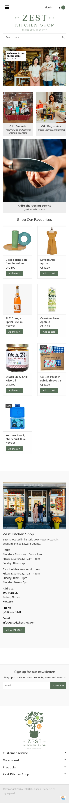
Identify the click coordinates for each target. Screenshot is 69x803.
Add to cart (14, 273)
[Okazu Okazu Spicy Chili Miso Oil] (17, 358)
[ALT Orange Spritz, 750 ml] (17, 299)
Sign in (48, 7)
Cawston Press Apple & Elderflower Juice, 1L (51, 320)
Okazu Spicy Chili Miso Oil (17, 378)
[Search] (63, 37)
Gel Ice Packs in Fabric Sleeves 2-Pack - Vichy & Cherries (51, 378)
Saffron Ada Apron (47, 261)
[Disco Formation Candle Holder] (17, 241)
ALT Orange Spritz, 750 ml (14, 320)
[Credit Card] (62, 798)
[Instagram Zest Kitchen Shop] (38, 697)
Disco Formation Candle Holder (16, 261)
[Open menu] (7, 7)
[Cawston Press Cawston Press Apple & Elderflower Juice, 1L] (51, 299)
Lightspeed (9, 793)
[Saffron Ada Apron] (51, 241)
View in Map (14, 630)
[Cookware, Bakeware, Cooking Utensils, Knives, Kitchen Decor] (34, 22)
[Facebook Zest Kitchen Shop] (31, 697)
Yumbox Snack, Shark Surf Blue (16, 437)
